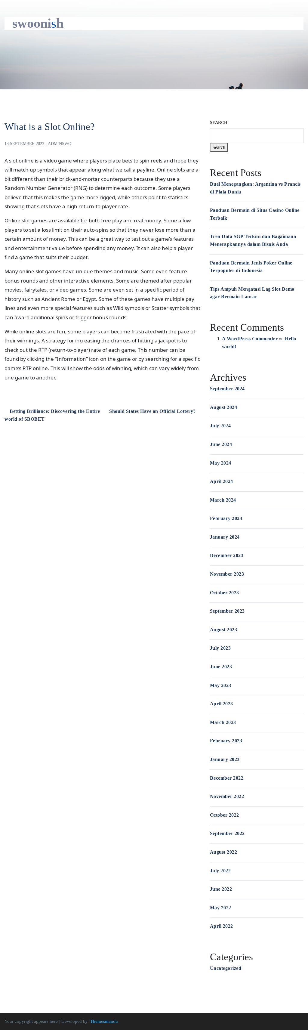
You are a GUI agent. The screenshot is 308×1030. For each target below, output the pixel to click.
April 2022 (221, 926)
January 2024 (225, 537)
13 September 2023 (24, 143)
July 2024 (220, 425)
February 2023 (226, 740)
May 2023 (220, 685)
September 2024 (227, 388)
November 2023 (227, 574)
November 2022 (227, 796)
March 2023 (223, 722)
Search (218, 122)
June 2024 (221, 444)
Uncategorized (226, 968)
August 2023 (223, 629)
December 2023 (227, 555)
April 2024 (221, 481)
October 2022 (224, 815)
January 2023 (225, 759)
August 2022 (223, 852)
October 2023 (224, 592)
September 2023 (227, 611)
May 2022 (220, 907)
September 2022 (227, 833)
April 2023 (221, 703)
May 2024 (220, 463)
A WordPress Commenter (250, 338)
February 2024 (226, 518)
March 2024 (223, 500)
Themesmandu (104, 1021)
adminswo (59, 143)
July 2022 (220, 870)
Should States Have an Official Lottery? (153, 411)
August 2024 (223, 407)
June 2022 (221, 889)
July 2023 (220, 648)
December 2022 (227, 778)
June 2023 (221, 666)
